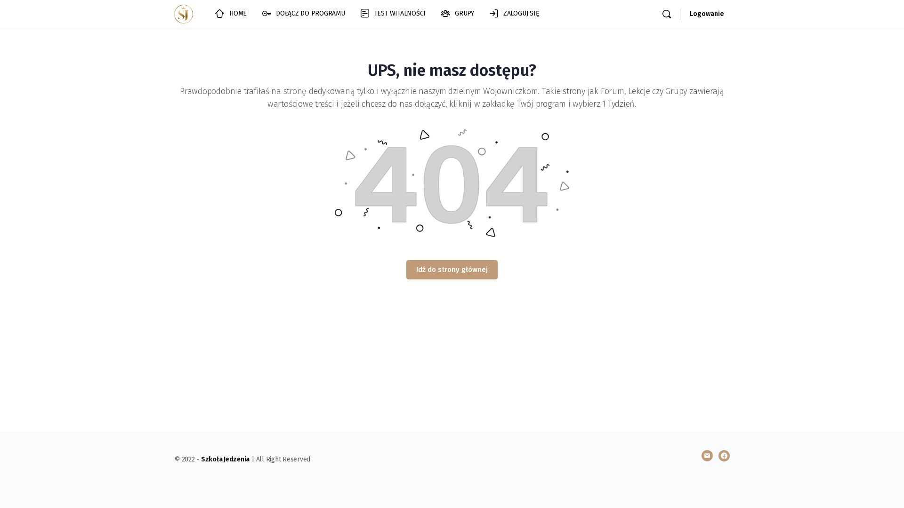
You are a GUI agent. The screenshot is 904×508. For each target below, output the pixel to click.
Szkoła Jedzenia (225, 459)
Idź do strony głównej (452, 269)
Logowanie (707, 14)
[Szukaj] (666, 14)
